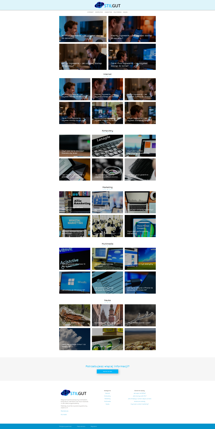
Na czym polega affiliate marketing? (72, 208)
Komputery (99, 12)
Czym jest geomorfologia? (73, 323)
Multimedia (117, 12)
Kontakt (64, 414)
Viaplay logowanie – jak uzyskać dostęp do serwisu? (131, 36)
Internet (90, 12)
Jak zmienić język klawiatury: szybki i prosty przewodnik (107, 152)
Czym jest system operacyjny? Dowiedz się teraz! (138, 152)
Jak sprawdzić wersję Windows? (103, 265)
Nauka (125, 12)
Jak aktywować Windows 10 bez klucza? (73, 265)
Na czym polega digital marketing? (72, 232)
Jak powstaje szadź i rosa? (138, 323)
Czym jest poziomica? (103, 346)
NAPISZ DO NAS (107, 371)
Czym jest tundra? (135, 346)
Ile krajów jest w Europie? (105, 323)
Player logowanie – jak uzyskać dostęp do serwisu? (139, 119)
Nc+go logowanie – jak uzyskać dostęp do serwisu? (82, 64)
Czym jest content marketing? (140, 210)
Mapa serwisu (81, 426)
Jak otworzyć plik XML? (140, 396)
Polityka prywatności (65, 426)
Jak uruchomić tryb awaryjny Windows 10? (140, 265)
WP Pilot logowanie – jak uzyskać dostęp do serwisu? (82, 36)
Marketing (108, 12)
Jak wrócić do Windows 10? (73, 290)
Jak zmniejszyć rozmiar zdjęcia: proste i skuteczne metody (106, 176)
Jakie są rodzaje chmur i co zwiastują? (74, 345)
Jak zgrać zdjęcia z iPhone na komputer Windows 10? (140, 289)
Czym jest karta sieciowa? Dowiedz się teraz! (73, 152)
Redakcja (64, 411)
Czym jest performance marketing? (137, 232)
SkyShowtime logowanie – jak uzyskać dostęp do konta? (107, 119)
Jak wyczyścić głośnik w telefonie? (137, 176)
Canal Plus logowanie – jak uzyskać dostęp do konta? (129, 64)
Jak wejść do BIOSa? (140, 393)
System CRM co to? (102, 210)
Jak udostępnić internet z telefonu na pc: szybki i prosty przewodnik (73, 176)
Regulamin (94, 426)
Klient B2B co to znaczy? (104, 233)
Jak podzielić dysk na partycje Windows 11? (103, 289)
